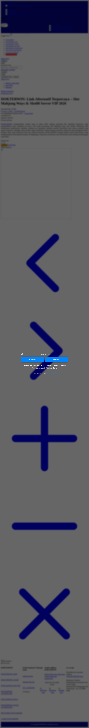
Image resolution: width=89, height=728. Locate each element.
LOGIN (56, 359)
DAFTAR (32, 359)
